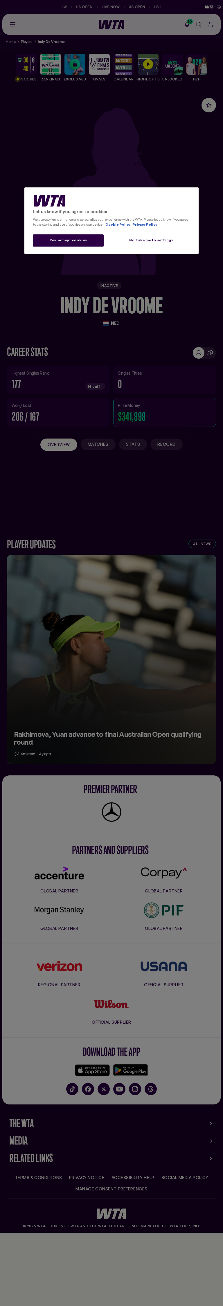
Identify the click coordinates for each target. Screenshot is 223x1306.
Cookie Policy (117, 224)
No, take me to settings (151, 240)
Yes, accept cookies (68, 240)
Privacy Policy (144, 224)
